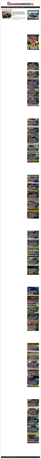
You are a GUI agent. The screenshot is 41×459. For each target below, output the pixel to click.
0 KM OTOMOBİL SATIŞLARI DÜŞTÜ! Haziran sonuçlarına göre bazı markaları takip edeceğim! (32, 348)
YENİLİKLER (16, 7)
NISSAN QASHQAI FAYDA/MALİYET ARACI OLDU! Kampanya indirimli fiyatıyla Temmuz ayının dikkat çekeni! (32, 309)
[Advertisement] (33, 27)
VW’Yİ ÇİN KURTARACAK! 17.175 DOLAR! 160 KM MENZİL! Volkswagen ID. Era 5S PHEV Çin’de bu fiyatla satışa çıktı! (32, 123)
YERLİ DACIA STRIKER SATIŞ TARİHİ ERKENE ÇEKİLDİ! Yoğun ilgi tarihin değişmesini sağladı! (32, 206)
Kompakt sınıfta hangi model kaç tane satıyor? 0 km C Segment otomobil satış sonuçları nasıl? (32, 262)
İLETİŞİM (23, 7)
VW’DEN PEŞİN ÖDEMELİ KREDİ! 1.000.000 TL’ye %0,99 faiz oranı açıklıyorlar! (32, 180)
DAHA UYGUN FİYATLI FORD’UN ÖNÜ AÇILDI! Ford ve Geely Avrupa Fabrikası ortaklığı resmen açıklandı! (32, 150)
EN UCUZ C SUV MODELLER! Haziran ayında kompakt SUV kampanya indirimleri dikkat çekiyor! (32, 383)
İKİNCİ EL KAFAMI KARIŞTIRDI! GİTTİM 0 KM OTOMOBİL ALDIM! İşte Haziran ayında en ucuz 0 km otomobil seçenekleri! (33, 365)
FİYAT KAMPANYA (7, 7)
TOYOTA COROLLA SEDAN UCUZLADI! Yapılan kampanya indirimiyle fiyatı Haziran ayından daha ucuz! (32, 215)
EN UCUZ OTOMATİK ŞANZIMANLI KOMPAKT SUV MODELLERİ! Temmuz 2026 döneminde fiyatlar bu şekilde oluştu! (32, 270)
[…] (19, 19)
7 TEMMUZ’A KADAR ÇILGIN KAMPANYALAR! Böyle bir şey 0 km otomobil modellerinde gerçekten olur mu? (33, 357)
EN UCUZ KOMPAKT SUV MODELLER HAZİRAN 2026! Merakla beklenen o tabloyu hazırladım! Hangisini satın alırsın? (33, 430)
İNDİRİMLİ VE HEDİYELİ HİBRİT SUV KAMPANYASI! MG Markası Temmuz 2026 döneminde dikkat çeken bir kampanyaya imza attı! (33, 197)
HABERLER (3, 7)
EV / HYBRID (12, 7)
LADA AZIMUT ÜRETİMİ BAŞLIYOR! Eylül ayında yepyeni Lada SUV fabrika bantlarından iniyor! (32, 404)
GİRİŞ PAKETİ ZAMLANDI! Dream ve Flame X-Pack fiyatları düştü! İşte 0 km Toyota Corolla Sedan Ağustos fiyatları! (32, 93)
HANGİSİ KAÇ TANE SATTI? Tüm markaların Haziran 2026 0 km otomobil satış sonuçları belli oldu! (32, 318)
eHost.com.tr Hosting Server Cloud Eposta (11, 457)
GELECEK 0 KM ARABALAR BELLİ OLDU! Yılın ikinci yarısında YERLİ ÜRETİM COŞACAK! (32, 188)
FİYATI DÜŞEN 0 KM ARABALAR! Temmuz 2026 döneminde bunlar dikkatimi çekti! (33, 253)
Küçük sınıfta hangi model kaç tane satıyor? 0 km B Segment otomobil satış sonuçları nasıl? (32, 292)
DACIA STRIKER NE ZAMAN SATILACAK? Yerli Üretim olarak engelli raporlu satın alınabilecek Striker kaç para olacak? (33, 84)
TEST (19, 7)
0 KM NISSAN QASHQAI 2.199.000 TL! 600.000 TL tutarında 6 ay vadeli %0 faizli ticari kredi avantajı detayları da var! (32, 141)
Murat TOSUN (19, 16)
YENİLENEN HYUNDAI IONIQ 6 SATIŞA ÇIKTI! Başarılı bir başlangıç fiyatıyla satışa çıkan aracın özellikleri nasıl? (33, 158)
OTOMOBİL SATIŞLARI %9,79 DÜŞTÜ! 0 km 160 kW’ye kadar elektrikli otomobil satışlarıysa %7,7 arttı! (32, 327)
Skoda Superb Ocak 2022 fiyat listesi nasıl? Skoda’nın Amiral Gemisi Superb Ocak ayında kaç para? (18, 13)
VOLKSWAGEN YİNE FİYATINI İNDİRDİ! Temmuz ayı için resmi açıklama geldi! (32, 301)
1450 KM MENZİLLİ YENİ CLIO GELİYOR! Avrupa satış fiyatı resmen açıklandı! (32, 440)
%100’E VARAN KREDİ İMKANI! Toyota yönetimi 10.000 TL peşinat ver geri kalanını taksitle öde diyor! (33, 422)
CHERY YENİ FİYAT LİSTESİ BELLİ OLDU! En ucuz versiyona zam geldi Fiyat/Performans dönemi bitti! (32, 132)
